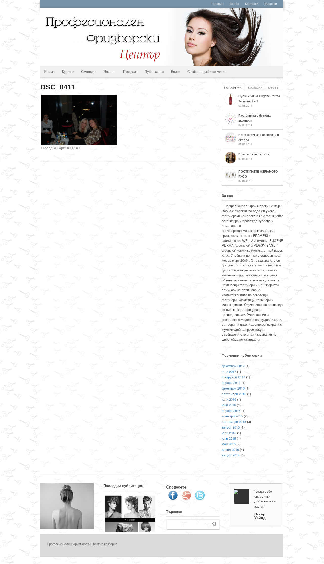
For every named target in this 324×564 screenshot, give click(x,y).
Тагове (273, 87)
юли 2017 (229, 371)
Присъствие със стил (254, 154)
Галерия (217, 4)
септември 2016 (234, 393)
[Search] (214, 523)
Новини (110, 71)
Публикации (154, 71)
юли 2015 (229, 432)
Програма (130, 71)
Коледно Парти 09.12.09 (61, 148)
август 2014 (231, 455)
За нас (234, 4)
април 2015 (230, 449)
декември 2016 (233, 388)
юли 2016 (229, 399)
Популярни (233, 87)
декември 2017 (233, 365)
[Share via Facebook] (173, 498)
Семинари (88, 71)
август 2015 (231, 427)
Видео (175, 71)
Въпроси (270, 4)
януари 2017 (231, 382)
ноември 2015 (232, 416)
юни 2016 (229, 404)
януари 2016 (231, 410)
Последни (254, 87)
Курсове (68, 71)
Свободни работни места (206, 71)
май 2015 (229, 443)
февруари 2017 (233, 377)
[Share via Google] (186, 498)
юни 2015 (229, 438)
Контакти (251, 4)
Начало (49, 71)
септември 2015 (234, 421)
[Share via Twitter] (200, 498)
